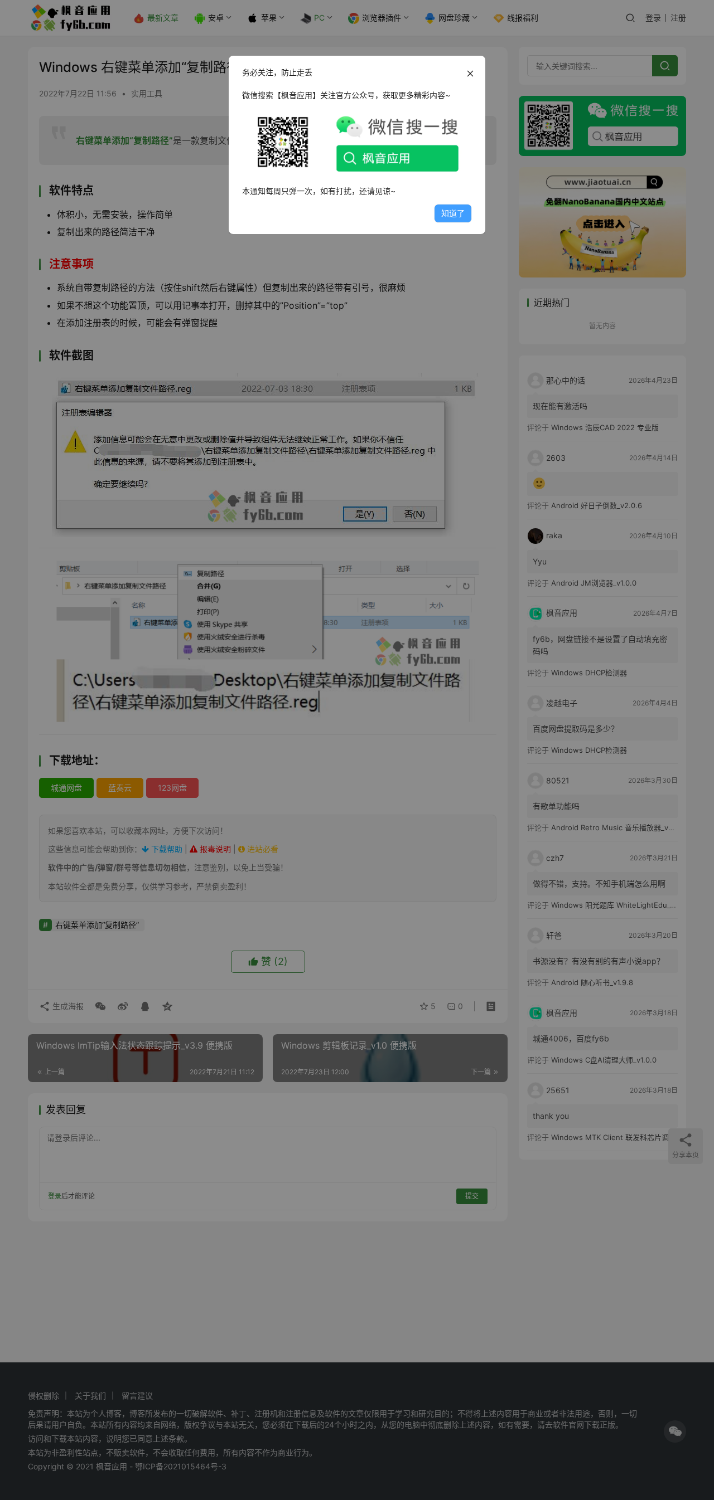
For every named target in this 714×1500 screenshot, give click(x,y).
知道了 (453, 213)
